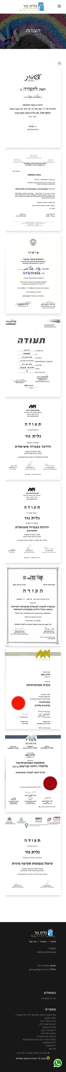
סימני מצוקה (50, 1017)
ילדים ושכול (51, 1045)
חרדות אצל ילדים (48, 1021)
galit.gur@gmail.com (39, 969)
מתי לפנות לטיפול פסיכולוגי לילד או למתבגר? (35, 1014)
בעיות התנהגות (49, 1027)
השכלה (43, 941)
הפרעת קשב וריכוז (47, 1024)
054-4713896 (43, 965)
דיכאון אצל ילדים (48, 1030)
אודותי (53, 941)
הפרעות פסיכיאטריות (46, 1036)
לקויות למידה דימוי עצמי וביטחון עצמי (39, 1039)
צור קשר (32, 941)
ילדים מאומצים (49, 1042)
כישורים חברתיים (48, 1033)
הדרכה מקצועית (48, 998)
